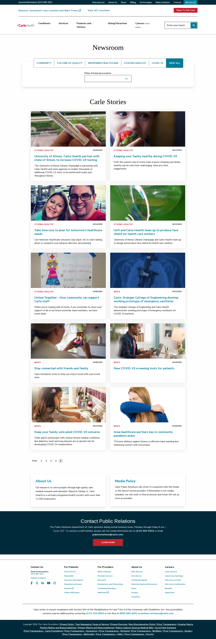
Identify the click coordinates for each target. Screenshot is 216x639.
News (117, 291)
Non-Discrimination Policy (142, 624)
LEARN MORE (108, 542)
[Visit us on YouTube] (48, 583)
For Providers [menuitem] (146, 2)
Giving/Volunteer (117, 23)
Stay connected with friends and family (61, 368)
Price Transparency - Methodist (78, 634)
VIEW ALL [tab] (174, 63)
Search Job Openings (174, 576)
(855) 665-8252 (128, 613)
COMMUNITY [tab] (44, 63)
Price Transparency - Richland (114, 631)
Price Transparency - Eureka (177, 631)
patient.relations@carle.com (157, 613)
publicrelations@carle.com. (108, 534)
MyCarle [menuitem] (189, 2)
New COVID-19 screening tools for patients (144, 368)
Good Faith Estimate (165, 627)
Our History (136, 576)
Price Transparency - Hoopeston (81, 631)
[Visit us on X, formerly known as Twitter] (37, 583)
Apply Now (169, 592)
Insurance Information (73, 580)
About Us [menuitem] (112, 2)
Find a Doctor (70, 571)
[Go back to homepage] (25, 25)
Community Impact (139, 580)
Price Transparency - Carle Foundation (43, 631)
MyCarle (68, 588)
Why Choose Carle (173, 580)
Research (102, 580)
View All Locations (99, 10)
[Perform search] (194, 25)
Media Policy (125, 481)
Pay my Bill (68, 576)
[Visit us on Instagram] (54, 583)
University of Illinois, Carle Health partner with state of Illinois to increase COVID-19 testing (66, 158)
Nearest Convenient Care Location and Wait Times (48, 10)
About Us (43, 481)
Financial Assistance (73, 584)
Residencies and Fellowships (110, 584)
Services (63, 23)
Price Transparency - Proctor (139, 634)
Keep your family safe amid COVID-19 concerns (67, 432)
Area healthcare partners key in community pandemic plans (143, 434)
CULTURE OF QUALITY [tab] (69, 63)
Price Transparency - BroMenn (146, 631)
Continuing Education (107, 588)
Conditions (44, 23)
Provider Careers (105, 576)
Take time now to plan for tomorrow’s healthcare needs (68, 232)
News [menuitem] (123, 2)
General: (35, 2)
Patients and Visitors (84, 25)
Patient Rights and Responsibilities (96, 627)
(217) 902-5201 (145, 531)
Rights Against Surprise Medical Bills (134, 627)
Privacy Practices (118, 624)
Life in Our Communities (175, 584)
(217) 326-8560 (95, 613)
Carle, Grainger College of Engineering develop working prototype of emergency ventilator (146, 299)
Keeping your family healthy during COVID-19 (145, 156)
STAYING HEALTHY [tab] (135, 63)
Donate (134, 592)
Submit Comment (38, 578)
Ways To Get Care (185, 10)
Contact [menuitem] (177, 2)
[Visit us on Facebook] (32, 583)
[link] (68, 129)
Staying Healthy (43, 150)
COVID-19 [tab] (157, 63)
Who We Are (137, 571)
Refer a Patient (104, 571)
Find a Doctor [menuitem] (98, 2)
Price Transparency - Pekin (109, 634)
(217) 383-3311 (40, 573)
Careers (142, 25)
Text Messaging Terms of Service (92, 624)
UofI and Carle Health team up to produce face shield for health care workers (146, 232)
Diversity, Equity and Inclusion (144, 584)
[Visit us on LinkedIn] (42, 583)
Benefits (168, 588)
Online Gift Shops (72, 592)
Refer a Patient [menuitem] (163, 2)
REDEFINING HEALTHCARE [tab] (103, 63)
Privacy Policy (67, 624)
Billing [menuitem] (133, 2)
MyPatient (102, 592)
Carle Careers (171, 571)
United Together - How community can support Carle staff (66, 299)
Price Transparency (166, 624)
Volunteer (135, 597)
